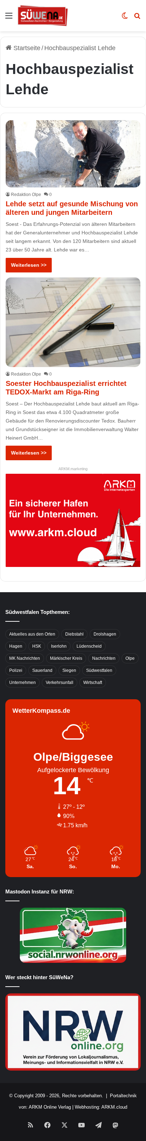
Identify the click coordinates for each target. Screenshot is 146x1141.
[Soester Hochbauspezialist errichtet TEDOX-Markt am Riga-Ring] (73, 322)
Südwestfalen (99, 670)
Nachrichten (104, 658)
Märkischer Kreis (66, 658)
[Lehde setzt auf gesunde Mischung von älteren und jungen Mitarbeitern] (73, 154)
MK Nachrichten (24, 658)
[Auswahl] (8, 18)
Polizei (15, 670)
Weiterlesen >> (28, 265)
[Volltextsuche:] (137, 18)
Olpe (130, 658)
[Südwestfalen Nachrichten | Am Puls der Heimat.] (43, 15)
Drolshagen (105, 634)
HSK (36, 646)
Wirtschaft (92, 682)
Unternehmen (22, 682)
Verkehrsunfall (59, 682)
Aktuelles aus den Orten (32, 634)
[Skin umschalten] (124, 18)
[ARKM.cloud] (73, 520)
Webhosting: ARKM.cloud (101, 1107)
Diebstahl (74, 634)
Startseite (26, 48)
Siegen (69, 670)
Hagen (15, 646)
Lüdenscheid (89, 646)
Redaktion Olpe (26, 194)
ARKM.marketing (73, 469)
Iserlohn (59, 646)
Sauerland (42, 670)
